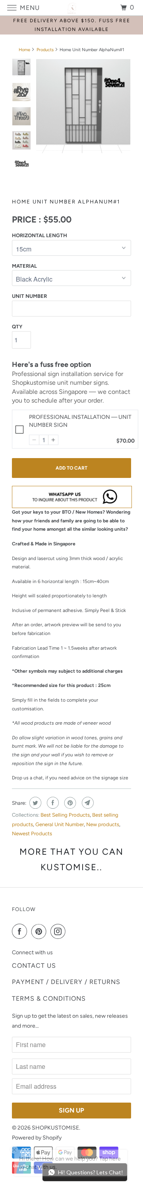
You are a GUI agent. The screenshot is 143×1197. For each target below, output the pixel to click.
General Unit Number (59, 824)
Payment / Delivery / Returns (66, 982)
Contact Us (34, 965)
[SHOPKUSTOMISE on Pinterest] (40, 931)
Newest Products (32, 833)
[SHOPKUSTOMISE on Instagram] (59, 931)
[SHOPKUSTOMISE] (71, 7)
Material (24, 266)
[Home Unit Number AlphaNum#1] (83, 106)
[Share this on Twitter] (34, 803)
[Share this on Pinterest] (69, 803)
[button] (34, 440)
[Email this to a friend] (87, 803)
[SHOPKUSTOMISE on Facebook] (21, 931)
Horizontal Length (39, 235)
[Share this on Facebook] (52, 803)
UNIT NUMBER (29, 296)
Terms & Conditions (49, 998)
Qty (17, 327)
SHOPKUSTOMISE (55, 1127)
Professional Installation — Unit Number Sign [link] (80, 421)
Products (45, 49)
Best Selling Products (65, 815)
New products (102, 824)
